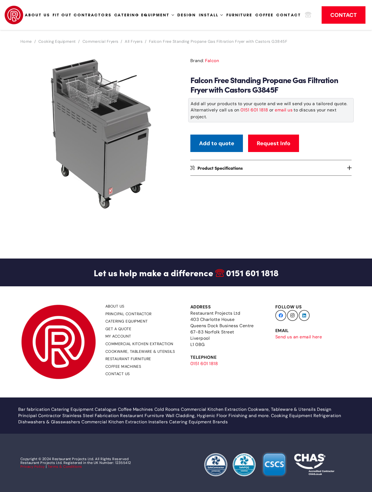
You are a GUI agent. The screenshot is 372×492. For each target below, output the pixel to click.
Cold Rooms (167, 409)
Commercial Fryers (100, 41)
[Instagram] (292, 315)
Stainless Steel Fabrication (90, 415)
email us (283, 110)
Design (324, 409)
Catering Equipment (126, 321)
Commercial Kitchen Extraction (139, 343)
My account (118, 336)
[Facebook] (280, 315)
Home (26, 41)
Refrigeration (327, 415)
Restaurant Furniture (128, 358)
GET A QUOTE (118, 328)
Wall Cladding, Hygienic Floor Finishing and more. (218, 415)
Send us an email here (298, 337)
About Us (114, 306)
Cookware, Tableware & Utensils (140, 351)
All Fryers (133, 41)
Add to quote (216, 143)
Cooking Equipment (57, 41)
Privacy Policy (32, 466)
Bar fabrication (34, 409)
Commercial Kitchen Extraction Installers (124, 422)
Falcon (212, 60)
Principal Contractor (128, 313)
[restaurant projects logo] (13, 15)
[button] (173, 62)
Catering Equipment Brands (198, 422)
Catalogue (105, 409)
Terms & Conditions (65, 466)
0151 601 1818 (254, 110)
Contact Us (117, 373)
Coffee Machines (123, 366)
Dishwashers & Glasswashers (49, 422)
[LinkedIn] (304, 315)
